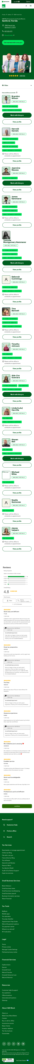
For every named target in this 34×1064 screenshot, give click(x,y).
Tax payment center (8, 926)
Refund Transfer (7, 972)
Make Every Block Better (9, 1015)
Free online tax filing (8, 858)
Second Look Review (8, 863)
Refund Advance (7, 977)
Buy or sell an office (8, 1020)
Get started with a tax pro (13, 42)
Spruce (4, 967)
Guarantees (5, 1033)
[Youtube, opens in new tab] (18, 1044)
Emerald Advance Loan (9, 975)
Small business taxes (8, 888)
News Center (6, 1026)
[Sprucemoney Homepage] (28, 1)
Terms (4, 944)
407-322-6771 (8, 31)
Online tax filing (7, 852)
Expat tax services (7, 873)
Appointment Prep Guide (10, 921)
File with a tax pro (7, 855)
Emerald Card (6, 970)
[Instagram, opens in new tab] (14, 1044)
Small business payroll (9, 893)
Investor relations (7, 1028)
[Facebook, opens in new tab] (9, 1044)
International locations (9, 998)
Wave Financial (6, 898)
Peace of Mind (6, 865)
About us (5, 1013)
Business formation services (11, 896)
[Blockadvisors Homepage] (17, 1)
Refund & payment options (10, 924)
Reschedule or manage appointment (13, 850)
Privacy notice (6, 947)
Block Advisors (6, 886)
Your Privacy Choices (21, 1060)
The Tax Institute (7, 1031)
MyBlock (4, 911)
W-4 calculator (6, 931)
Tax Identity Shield (7, 868)
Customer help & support (10, 990)
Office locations (7, 995)
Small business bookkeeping (11, 891)
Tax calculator (6, 916)
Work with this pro (17, 115)
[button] (26, 6)
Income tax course (8, 1023)
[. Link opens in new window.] (8, 1060)
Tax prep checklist (7, 919)
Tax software (6, 860)
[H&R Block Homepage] (5, 1)
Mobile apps (6, 914)
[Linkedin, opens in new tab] (23, 1044)
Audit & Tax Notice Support (10, 870)
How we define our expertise (8, 92)
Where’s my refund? (8, 929)
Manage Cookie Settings (9, 949)
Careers (4, 1018)
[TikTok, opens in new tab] (4, 1044)
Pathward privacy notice (9, 952)
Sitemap (4, 1000)
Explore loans (6, 964)
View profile (17, 122)
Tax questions (6, 992)
